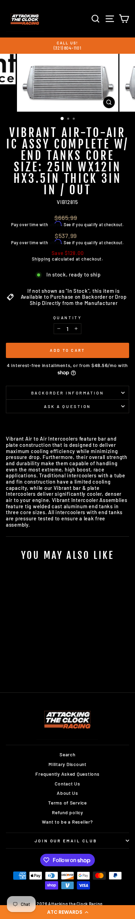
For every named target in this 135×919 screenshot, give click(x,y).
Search (67, 754)
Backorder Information (67, 392)
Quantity (67, 317)
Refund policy (67, 812)
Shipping (41, 259)
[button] (67, 912)
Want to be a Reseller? (67, 822)
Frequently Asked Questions (67, 774)
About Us (67, 793)
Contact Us (67, 783)
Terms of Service (67, 803)
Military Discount (67, 764)
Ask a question (67, 406)
